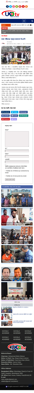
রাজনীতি (13, 31)
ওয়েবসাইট (7, 159)
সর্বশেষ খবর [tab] (17, 302)
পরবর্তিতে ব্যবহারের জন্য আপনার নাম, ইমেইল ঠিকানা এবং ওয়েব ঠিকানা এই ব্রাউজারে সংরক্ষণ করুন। (16, 167)
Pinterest (6, 119)
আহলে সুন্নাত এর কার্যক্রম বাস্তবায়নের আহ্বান (15, 298)
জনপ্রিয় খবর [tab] (17, 305)
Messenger (23, 112)
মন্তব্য (7, 130)
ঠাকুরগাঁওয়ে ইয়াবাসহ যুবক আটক (10, 261)
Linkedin (6, 115)
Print (14, 119)
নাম (6, 148)
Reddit (15, 115)
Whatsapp (24, 115)
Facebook (6, 112)
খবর (4, 31)
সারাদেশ (23, 31)
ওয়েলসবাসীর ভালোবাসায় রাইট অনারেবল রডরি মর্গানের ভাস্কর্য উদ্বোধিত (22, 321)
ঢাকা (7, 31)
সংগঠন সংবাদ (18, 31)
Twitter (15, 112)
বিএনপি (9, 31)
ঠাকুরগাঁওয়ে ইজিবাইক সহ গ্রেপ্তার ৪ (12, 205)
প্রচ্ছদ (5, 28)
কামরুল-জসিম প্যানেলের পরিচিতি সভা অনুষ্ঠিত (17, 25)
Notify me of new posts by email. (16, 176)
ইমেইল (7, 154)
